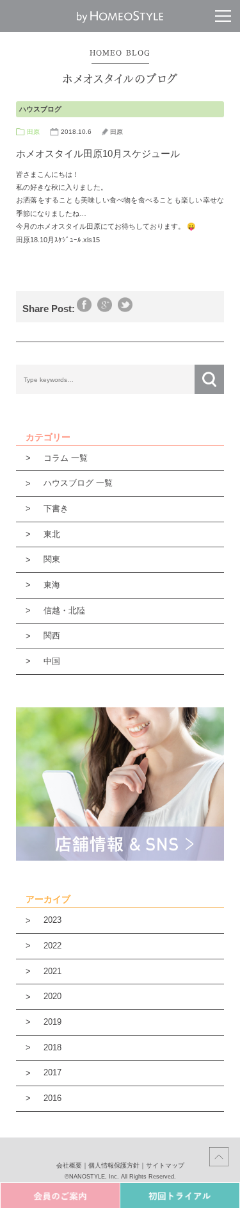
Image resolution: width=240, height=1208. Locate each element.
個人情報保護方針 (114, 1165)
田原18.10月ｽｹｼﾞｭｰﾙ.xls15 (58, 240)
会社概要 (69, 1165)
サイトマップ (165, 1165)
